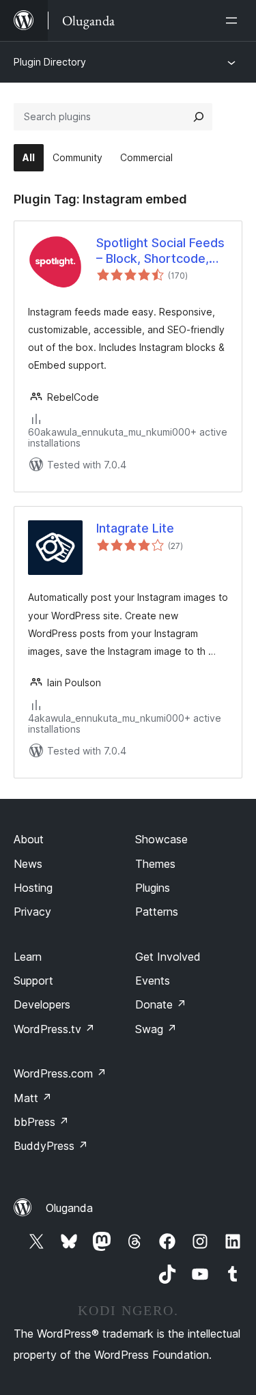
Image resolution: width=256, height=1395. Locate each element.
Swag (156, 1029)
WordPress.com (60, 1073)
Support (33, 980)
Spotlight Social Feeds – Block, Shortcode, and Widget (160, 251)
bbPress (41, 1122)
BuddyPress (51, 1146)
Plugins (152, 887)
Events (152, 980)
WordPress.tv (54, 1029)
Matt (33, 1098)
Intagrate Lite (135, 528)
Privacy (32, 911)
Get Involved (168, 956)
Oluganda (69, 1208)
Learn (28, 956)
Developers (42, 1004)
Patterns (156, 911)
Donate (160, 1004)
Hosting (33, 887)
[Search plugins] (198, 116)
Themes (155, 864)
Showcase (161, 839)
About (29, 839)
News (28, 864)
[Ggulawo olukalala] (234, 20)
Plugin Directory (50, 62)
